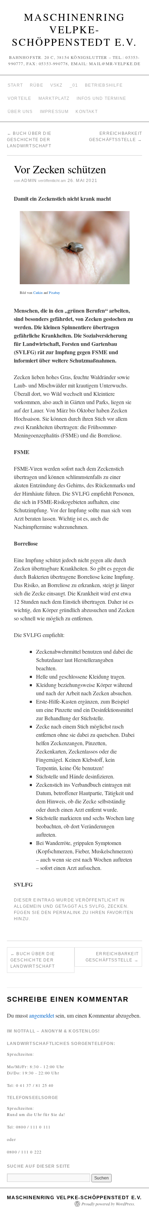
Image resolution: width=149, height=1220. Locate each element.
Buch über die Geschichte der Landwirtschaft (29, 139)
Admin (29, 180)
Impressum (54, 111)
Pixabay (54, 292)
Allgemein (28, 906)
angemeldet (41, 1015)
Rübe (36, 85)
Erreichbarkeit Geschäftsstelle (112, 956)
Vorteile (20, 98)
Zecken (117, 906)
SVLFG (97, 906)
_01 (74, 85)
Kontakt (86, 111)
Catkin (38, 292)
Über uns (20, 111)
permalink (67, 912)
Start (15, 85)
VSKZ (56, 85)
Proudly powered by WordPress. (108, 1203)
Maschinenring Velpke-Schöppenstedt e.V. (74, 29)
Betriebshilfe (104, 85)
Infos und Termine (101, 98)
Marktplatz (54, 98)
